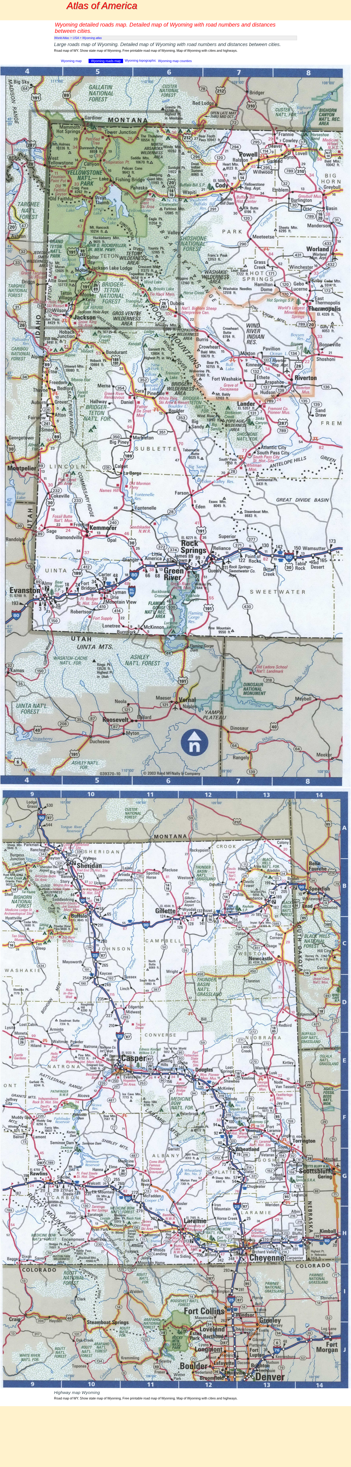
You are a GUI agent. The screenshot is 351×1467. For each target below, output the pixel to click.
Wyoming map (71, 61)
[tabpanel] (175, 49)
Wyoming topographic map (140, 62)
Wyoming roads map (106, 61)
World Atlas (61, 38)
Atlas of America (102, 5)
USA (76, 38)
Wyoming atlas (92, 38)
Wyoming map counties (175, 61)
